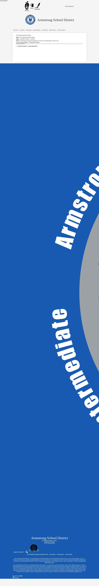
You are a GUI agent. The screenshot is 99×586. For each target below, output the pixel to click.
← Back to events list (22, 46)
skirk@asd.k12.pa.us (49, 562)
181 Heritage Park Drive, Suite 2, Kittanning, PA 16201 (49, 541)
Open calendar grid (32, 46)
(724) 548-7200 (51, 543)
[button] (15, 30)
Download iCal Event (34, 42)
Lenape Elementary (20, 43)
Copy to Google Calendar (22, 42)
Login (15, 577)
